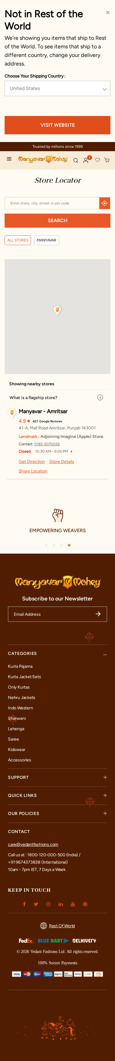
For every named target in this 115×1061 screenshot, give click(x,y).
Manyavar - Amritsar (43, 411)
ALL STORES (17, 240)
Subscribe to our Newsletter (57, 598)
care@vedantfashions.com (33, 844)
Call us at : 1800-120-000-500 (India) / (44, 854)
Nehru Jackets (21, 697)
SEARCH (57, 220)
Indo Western (20, 708)
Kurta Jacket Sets (24, 676)
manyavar (46, 240)
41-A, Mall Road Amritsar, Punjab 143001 (57, 428)
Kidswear (16, 749)
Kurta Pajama (20, 666)
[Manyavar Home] (43, 160)
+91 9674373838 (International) (38, 862)
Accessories (19, 760)
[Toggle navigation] (10, 159)
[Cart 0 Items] (107, 160)
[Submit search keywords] (76, 160)
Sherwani (16, 718)
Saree (13, 739)
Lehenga (16, 728)
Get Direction (32, 461)
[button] (86, 161)
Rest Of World (62, 925)
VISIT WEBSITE (57, 125)
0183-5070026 (47, 444)
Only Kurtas (19, 687)
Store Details (61, 461)
